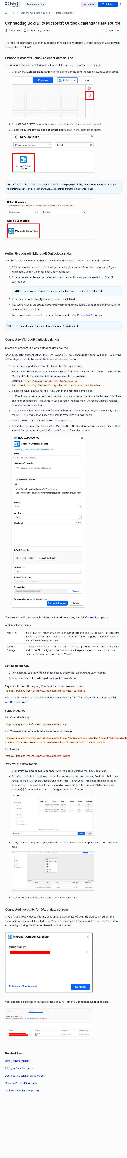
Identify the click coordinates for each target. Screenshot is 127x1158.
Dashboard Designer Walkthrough (25, 1075)
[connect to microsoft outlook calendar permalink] (3, 339)
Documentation (35, 4)
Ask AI (91, 4)
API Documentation (16, 702)
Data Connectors (65, 12)
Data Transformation (17, 1060)
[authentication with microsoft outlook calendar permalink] (3, 253)
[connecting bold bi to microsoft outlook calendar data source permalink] (3, 22)
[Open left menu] (7, 13)
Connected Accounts (89, 315)
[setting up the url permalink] (3, 666)
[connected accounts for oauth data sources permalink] (3, 909)
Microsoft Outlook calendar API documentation (39, 376)
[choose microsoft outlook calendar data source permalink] (3, 58)
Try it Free (107, 4)
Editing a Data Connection (20, 1068)
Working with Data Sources (35, 12)
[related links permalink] (3, 1053)
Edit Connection (89, 617)
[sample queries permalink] (3, 711)
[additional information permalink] (3, 625)
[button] (120, 4)
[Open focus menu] (118, 30)
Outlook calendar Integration (22, 1090)
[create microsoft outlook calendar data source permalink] (3, 348)
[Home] (13, 12)
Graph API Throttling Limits (21, 1083)
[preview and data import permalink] (3, 764)
